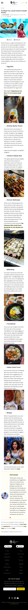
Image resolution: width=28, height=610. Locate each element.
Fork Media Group (15, 603)
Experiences (7, 557)
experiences (6, 526)
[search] (26, 3)
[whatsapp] (6, 16)
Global (23, 2)
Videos (7, 564)
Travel (21, 557)
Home (2, 8)
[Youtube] (18, 598)
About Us (7, 554)
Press (21, 570)
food (21, 524)
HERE (13, 528)
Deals (7, 570)
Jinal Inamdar (6, 14)
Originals (21, 564)
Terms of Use (7, 573)
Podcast (21, 573)
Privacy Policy (7, 567)
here (18, 469)
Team (21, 567)
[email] (10, 16)
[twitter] (3, 16)
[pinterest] (8, 16)
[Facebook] (9, 598)
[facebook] (1, 16)
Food (21, 550)
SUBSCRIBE (21, 589)
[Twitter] (12, 598)
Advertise (7, 560)
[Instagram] (15, 598)
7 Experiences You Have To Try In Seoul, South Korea (13, 93)
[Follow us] (17, 40)
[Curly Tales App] (8, 546)
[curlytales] (14, 543)
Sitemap (21, 560)
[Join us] (9, 40)
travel (24, 524)
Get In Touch (21, 554)
